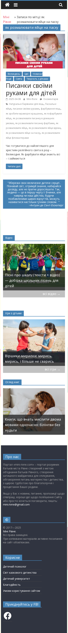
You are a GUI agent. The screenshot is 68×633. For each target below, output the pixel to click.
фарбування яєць (50, 108)
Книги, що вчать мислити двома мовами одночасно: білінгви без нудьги (33, 424)
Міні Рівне (9, 531)
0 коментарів (50, 99)
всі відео (51, 294)
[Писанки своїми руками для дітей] (34, 36)
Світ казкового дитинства (19, 572)
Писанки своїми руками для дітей (31, 89)
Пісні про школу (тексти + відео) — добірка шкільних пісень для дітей (32, 280)
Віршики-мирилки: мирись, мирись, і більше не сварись (29, 359)
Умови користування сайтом (21, 591)
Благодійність (12, 584)
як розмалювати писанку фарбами (34, 123)
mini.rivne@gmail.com (16, 504)
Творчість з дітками (37, 78)
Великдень (14, 73)
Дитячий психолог (14, 566)
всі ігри (52, 369)
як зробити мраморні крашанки (24, 113)
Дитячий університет (16, 578)
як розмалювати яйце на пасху (23, 133)
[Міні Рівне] (7, 5)
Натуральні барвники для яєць (26, 104)
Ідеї (26, 73)
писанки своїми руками (26, 108)
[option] (34, 267)
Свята (19, 78)
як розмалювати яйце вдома (45, 128)
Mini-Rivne (32, 99)
